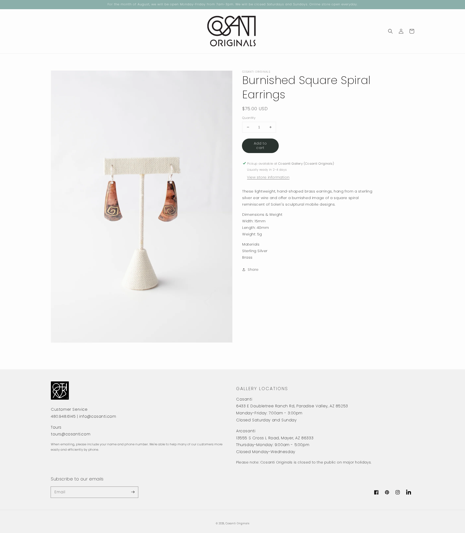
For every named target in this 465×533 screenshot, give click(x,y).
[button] (390, 31)
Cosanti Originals (237, 523)
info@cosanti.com (97, 416)
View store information (268, 177)
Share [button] (253, 269)
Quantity (249, 118)
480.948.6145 (63, 416)
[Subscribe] (132, 492)
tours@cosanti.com (70, 434)
